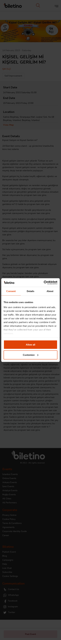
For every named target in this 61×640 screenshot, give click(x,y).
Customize (29, 354)
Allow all (30, 344)
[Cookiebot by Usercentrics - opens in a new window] (43, 282)
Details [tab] (30, 291)
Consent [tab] (11, 291)
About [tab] (50, 291)
